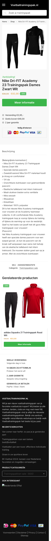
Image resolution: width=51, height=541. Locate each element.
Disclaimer (22, 532)
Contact (41, 532)
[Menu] (6, 5)
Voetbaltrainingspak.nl (24, 5)
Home (4, 21)
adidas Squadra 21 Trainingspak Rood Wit (23, 334)
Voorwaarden (9, 532)
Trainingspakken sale (28, 268)
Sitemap (24, 535)
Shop (12, 21)
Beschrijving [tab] (8, 151)
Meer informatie (24, 102)
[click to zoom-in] (24, 47)
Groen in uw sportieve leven (15, 454)
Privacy (31, 532)
